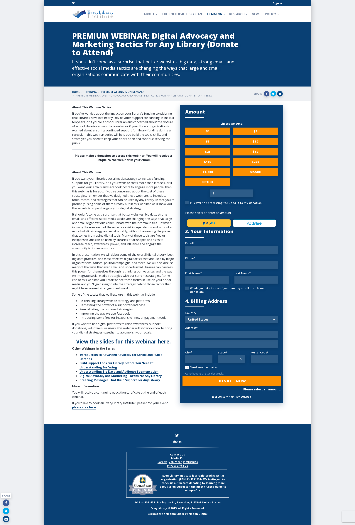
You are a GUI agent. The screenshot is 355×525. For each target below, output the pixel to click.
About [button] (149, 14)
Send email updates (203, 367)
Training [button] (215, 14)
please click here (84, 407)
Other (207, 182)
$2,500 (255, 172)
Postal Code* (260, 352)
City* (188, 352)
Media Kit (177, 458)
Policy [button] (271, 14)
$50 (255, 152)
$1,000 (208, 172)
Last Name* (242, 273)
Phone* (190, 258)
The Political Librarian (182, 14)
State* (222, 352)
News (256, 14)
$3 (255, 131)
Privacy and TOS (177, 465)
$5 (208, 141)
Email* (190, 243)
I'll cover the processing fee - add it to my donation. (226, 203)
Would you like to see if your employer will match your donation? (228, 290)
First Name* (193, 273)
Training (90, 92)
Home (76, 92)
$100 (208, 162)
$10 (255, 141)
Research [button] (237, 14)
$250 (255, 162)
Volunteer (175, 462)
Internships (190, 462)
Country (191, 313)
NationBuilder (175, 514)
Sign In (277, 3)
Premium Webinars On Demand (122, 92)
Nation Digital (198, 514)
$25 (208, 152)
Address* (191, 328)
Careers (162, 462)
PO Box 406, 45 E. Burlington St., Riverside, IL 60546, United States (177, 502)
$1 (208, 131)
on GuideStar (181, 486)
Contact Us (177, 454)
